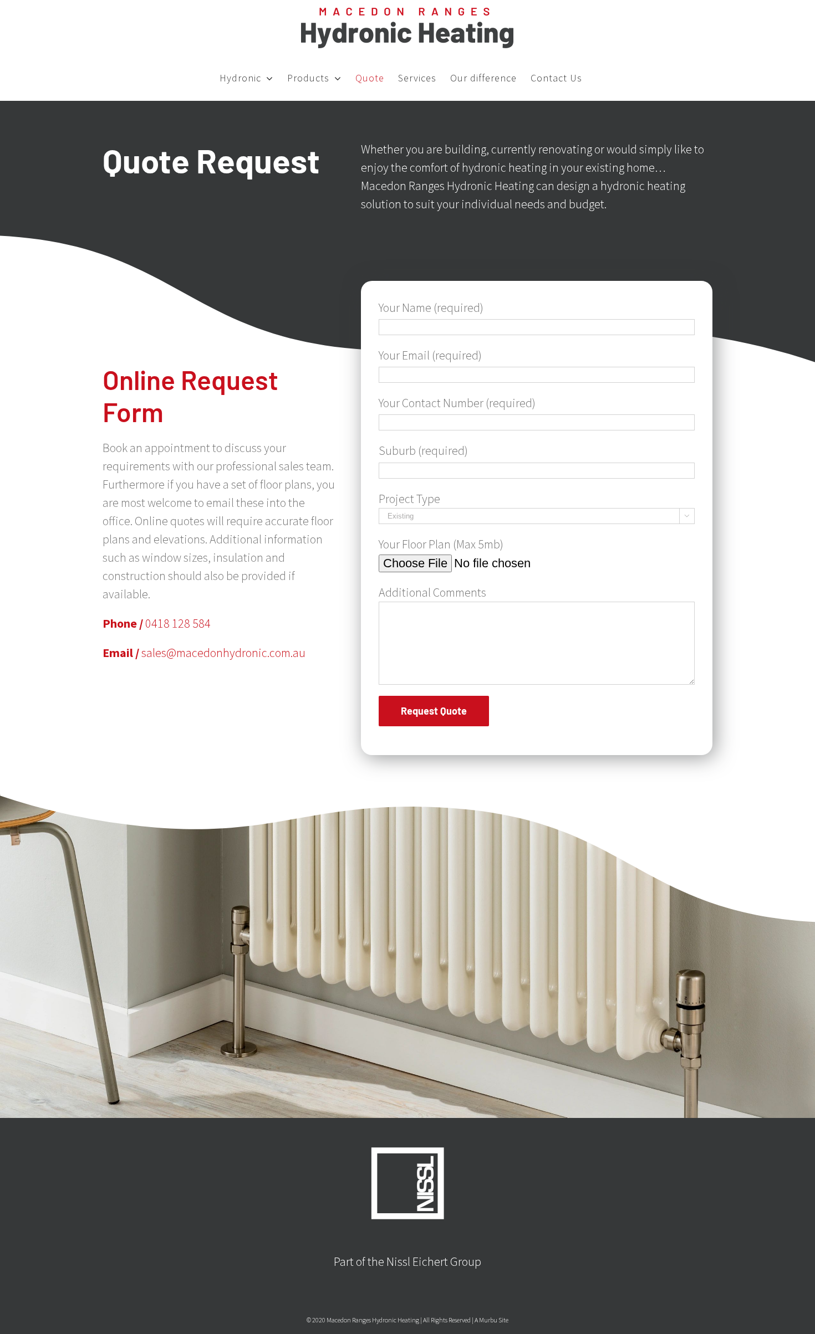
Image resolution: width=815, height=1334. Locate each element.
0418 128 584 (178, 623)
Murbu (488, 1320)
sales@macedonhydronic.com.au (223, 652)
